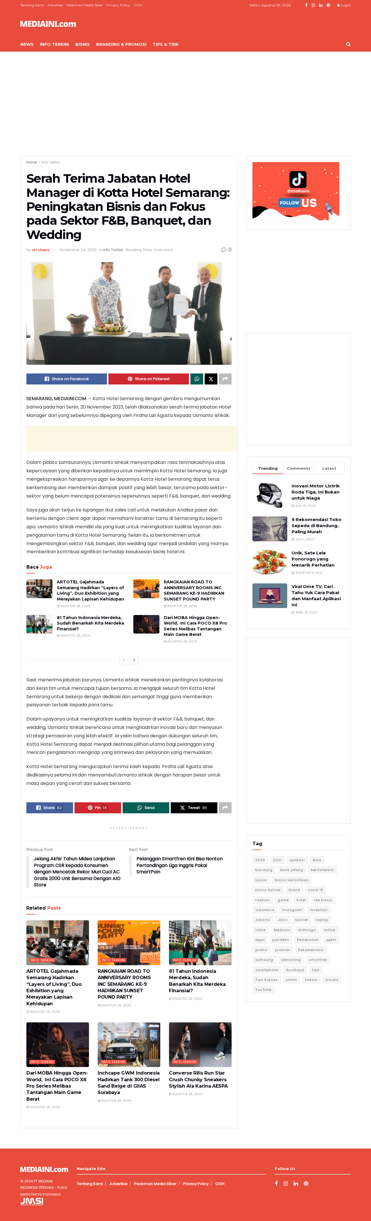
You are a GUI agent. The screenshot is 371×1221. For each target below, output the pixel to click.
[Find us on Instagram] (313, 5)
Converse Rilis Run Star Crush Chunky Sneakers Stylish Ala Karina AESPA (198, 1079)
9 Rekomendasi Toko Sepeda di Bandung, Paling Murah (316, 525)
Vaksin (311, 979)
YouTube (263, 989)
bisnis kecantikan (292, 880)
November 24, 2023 (78, 250)
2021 (277, 860)
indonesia (264, 910)
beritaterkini (322, 870)
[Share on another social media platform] (225, 378)
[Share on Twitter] (211, 378)
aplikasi (297, 860)
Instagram (292, 910)
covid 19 (315, 890)
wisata (332, 979)
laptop (322, 919)
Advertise (55, 5)
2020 (260, 860)
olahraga (307, 930)
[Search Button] (348, 44)
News (27, 44)
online (329, 930)
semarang (291, 959)
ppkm (331, 939)
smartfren (318, 959)
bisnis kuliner (268, 890)
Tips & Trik (166, 44)
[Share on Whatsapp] (196, 378)
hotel (301, 900)
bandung (263, 870)
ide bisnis (323, 900)
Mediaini (282, 930)
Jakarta (262, 919)
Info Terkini (54, 44)
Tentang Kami (32, 5)
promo (261, 950)
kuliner (301, 919)
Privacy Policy (118, 5)
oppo (260, 939)
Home (31, 162)
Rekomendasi (311, 950)
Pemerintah (308, 939)
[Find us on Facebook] (306, 5)
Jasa (283, 919)
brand (294, 890)
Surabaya (295, 970)
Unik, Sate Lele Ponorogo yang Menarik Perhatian (313, 559)
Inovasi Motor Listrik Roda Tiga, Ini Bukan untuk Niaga (316, 492)
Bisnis (82, 44)
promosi (282, 950)
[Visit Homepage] (48, 24)
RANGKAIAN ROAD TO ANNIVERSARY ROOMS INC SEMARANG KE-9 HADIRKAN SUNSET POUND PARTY (194, 590)
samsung (264, 959)
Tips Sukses (266, 979)
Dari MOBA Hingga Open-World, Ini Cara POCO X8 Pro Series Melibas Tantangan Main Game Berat (195, 626)
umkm (291, 979)
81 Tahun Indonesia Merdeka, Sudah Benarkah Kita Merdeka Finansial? (90, 623)
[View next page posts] (134, 660)
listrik (260, 930)
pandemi (280, 939)
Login (345, 5)
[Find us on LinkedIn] (321, 5)
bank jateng (291, 870)
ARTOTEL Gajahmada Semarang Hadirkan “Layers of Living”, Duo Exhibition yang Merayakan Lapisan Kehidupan (90, 590)
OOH (138, 5)
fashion (262, 900)
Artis (317, 860)
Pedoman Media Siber (84, 5)
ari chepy (41, 250)
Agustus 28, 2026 (74, 606)
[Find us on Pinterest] (328, 5)
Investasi (319, 910)
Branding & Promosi (121, 44)
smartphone (266, 970)
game (283, 900)
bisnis (261, 880)
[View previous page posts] (123, 660)
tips (315, 970)
